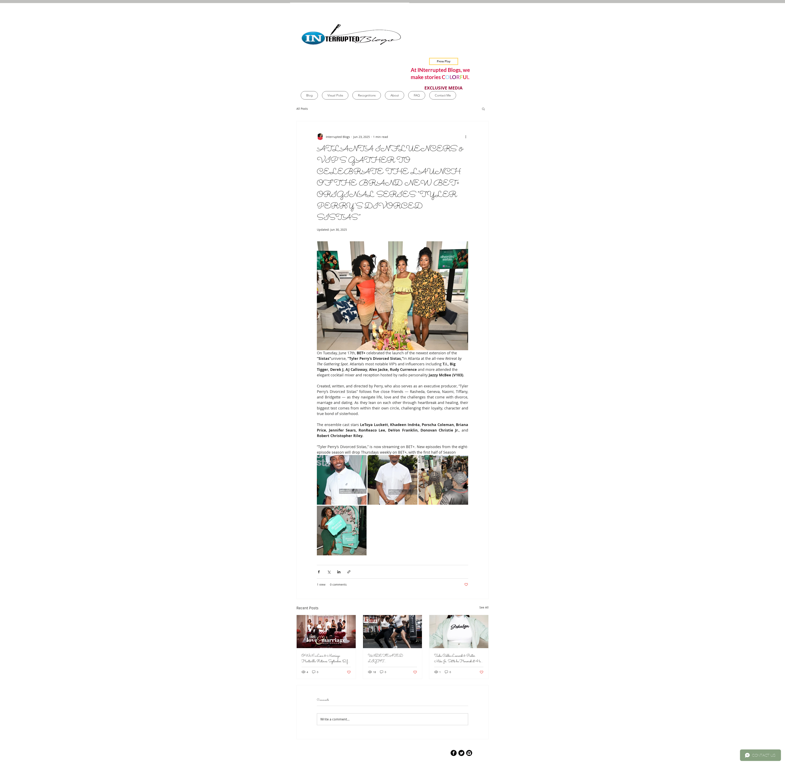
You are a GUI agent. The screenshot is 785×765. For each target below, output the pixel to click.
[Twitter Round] (461, 753)
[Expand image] (342, 480)
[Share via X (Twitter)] (329, 572)
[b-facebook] (454, 753)
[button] (483, 108)
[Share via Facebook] (319, 572)
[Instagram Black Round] (469, 753)
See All (484, 607)
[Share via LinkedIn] (339, 572)
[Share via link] (349, 572)
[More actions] (465, 136)
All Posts (302, 109)
